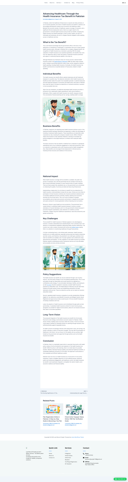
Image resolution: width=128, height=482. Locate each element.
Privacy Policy (80, 2)
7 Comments (68, 423)
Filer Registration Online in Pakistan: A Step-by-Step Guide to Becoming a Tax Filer (52, 419)
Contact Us (67, 2)
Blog (73, 2)
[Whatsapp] (125, 2)
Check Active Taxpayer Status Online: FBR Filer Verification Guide (74, 419)
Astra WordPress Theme (78, 437)
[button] (61, 2)
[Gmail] (123, 2)
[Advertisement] (64, 162)
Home (45, 2)
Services (58, 2)
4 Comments (46, 423)
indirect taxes (75, 227)
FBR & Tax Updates (54, 423)
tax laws (49, 285)
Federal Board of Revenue (60, 61)
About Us (52, 2)
